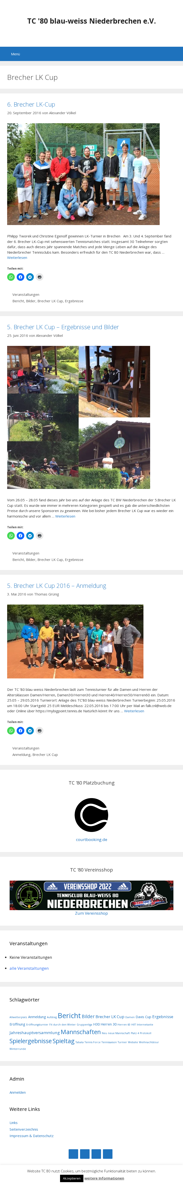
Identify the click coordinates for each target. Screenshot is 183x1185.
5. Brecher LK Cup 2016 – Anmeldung (56, 585)
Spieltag (64, 1041)
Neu (104, 1033)
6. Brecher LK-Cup (31, 104)
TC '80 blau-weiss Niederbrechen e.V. (91, 21)
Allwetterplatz (18, 1017)
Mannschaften (81, 1032)
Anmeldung (21, 754)
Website (133, 1042)
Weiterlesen (17, 257)
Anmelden (18, 1092)
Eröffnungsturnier (37, 1024)
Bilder (31, 300)
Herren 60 (123, 1024)
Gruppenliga (84, 1024)
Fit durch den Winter (62, 1024)
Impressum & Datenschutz (32, 1135)
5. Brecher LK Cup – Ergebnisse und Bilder (63, 327)
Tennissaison (109, 1042)
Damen (130, 1017)
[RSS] (96, 1154)
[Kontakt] (107, 1154)
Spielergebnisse (31, 1041)
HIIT (133, 1024)
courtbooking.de (91, 839)
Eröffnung (17, 1024)
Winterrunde (18, 1049)
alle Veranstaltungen (29, 968)
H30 (96, 1024)
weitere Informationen (104, 1178)
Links (14, 1122)
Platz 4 (135, 1033)
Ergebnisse (74, 300)
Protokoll (145, 1033)
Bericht (18, 300)
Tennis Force (93, 1042)
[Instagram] (85, 1154)
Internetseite (145, 1024)
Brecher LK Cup (50, 300)
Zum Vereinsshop (91, 913)
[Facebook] (73, 1154)
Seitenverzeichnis (24, 1129)
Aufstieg (52, 1017)
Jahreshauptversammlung (35, 1032)
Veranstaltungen (25, 294)
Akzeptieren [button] (72, 1178)
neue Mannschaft (119, 1033)
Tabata (80, 1042)
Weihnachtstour (149, 1042)
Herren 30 (109, 1024)
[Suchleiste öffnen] (176, 54)
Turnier (122, 1042)
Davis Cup (143, 1017)
